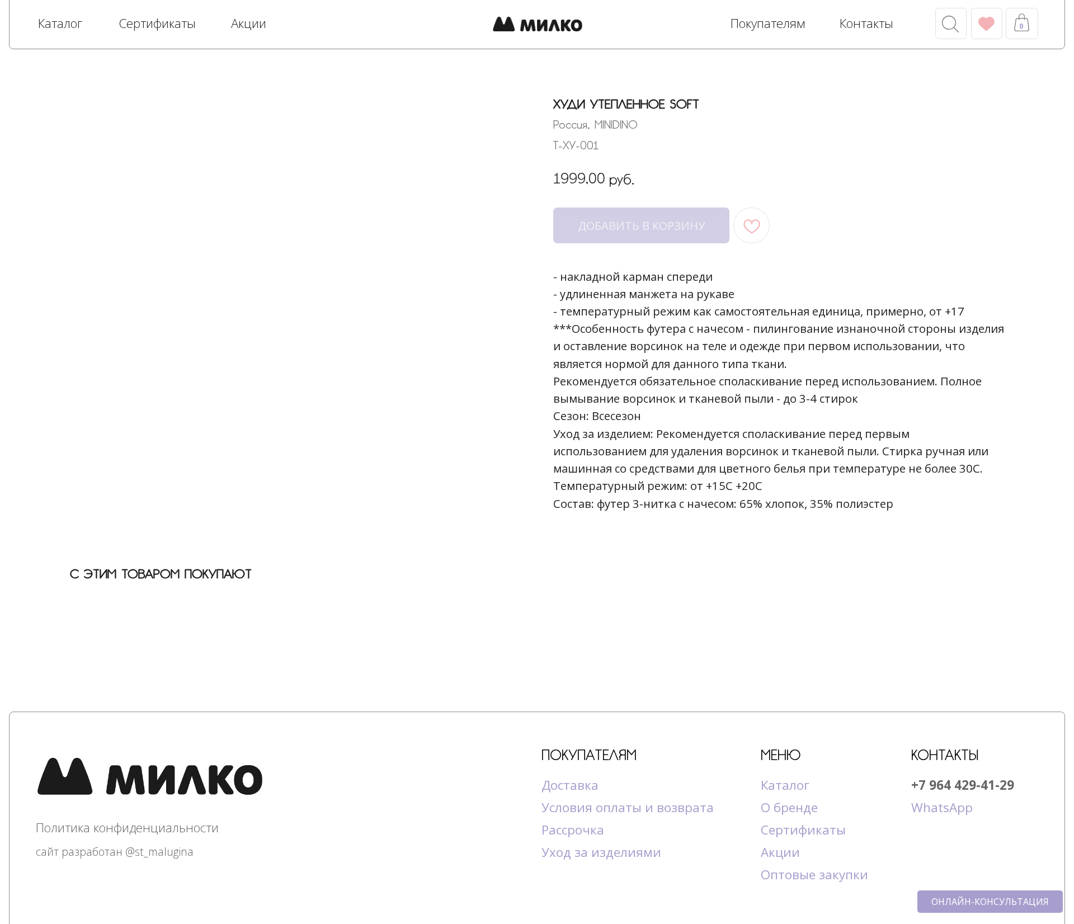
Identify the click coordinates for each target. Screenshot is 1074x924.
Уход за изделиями (601, 852)
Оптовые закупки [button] (814, 874)
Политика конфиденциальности (127, 827)
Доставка (570, 785)
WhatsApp (942, 807)
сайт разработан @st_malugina (115, 851)
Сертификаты (803, 829)
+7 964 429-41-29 (962, 785)
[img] (537, 25)
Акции (780, 852)
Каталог (785, 785)
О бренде (789, 807)
